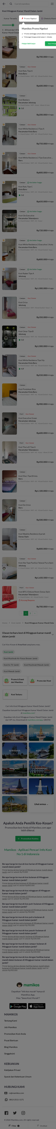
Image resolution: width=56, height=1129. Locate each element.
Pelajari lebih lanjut (28, 44)
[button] (29, 18)
